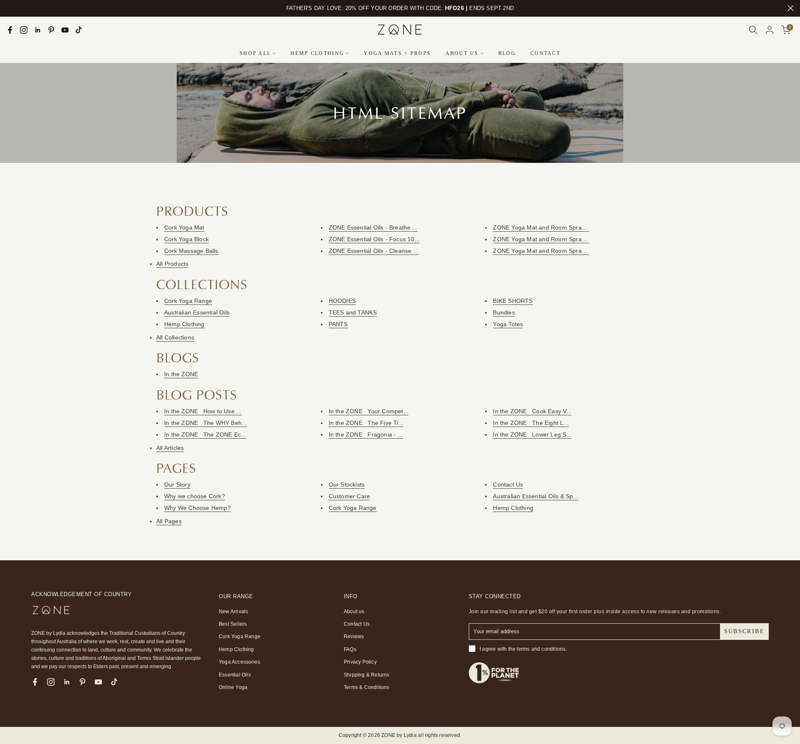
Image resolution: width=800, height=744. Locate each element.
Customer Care (349, 496)
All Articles (170, 447)
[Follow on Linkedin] (37, 30)
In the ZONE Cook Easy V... (532, 411)
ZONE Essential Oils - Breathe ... (373, 227)
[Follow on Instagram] (24, 30)
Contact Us (508, 484)
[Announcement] (400, 8)
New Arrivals (233, 611)
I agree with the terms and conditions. (523, 649)
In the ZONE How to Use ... (203, 411)
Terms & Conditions (367, 687)
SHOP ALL (255, 53)
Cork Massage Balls (191, 250)
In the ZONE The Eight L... (531, 422)
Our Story (177, 484)
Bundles (504, 312)
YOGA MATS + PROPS (397, 53)
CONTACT (545, 53)
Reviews (354, 636)
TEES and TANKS (353, 312)
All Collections (175, 337)
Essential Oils (235, 675)
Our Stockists (347, 484)
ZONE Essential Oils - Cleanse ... (374, 250)
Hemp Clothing (184, 324)
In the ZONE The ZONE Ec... (205, 434)
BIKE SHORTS (512, 300)
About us (354, 611)
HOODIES (342, 300)
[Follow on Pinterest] (51, 30)
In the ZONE (181, 374)
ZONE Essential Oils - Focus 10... (374, 239)
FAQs (350, 649)
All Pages (169, 521)
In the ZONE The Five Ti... (366, 422)
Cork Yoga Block (186, 239)
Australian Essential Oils (197, 312)
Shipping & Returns (367, 675)
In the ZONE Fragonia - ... (366, 434)
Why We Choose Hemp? (197, 507)
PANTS (338, 324)
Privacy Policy (360, 662)
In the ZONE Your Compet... (369, 411)
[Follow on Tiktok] (78, 30)
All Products (172, 263)
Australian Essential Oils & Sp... (535, 496)
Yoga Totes (508, 324)
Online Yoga (233, 687)
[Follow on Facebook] (10, 30)
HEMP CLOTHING (317, 53)
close (9, 8)
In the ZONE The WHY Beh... (205, 422)
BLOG (507, 53)
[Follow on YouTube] (65, 30)
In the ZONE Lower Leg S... (532, 434)
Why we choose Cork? (194, 496)
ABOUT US (461, 53)
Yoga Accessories (239, 662)
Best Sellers (233, 624)
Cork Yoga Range (188, 300)
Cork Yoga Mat (184, 227)
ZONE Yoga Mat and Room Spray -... (543, 227)
